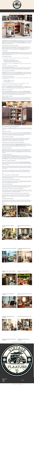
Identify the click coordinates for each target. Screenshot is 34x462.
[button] (17, 10)
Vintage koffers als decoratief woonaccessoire (24, 316)
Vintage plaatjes (4, 378)
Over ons (3, 380)
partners (22, 380)
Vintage (10, 342)
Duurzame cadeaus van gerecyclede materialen (9, 248)
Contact (3, 381)
